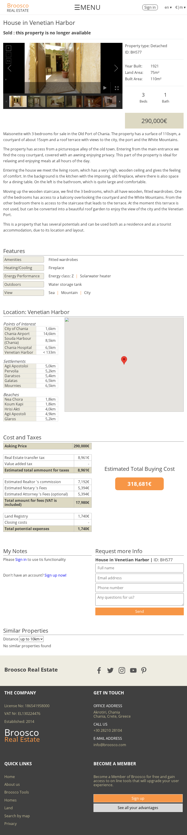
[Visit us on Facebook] (99, 670)
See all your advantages (138, 807)
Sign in (150, 7)
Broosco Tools (16, 792)
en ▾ (168, 7)
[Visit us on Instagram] (122, 670)
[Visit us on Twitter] (111, 670)
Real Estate (18, 10)
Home (9, 776)
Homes (10, 800)
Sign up (138, 798)
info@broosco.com (110, 744)
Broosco (18, 5)
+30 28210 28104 (108, 730)
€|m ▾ (180, 7)
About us (12, 784)
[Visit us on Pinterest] (145, 670)
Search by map (17, 815)
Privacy (10, 823)
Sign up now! (55, 575)
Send (139, 611)
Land (8, 807)
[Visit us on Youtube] (134, 670)
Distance (11, 639)
